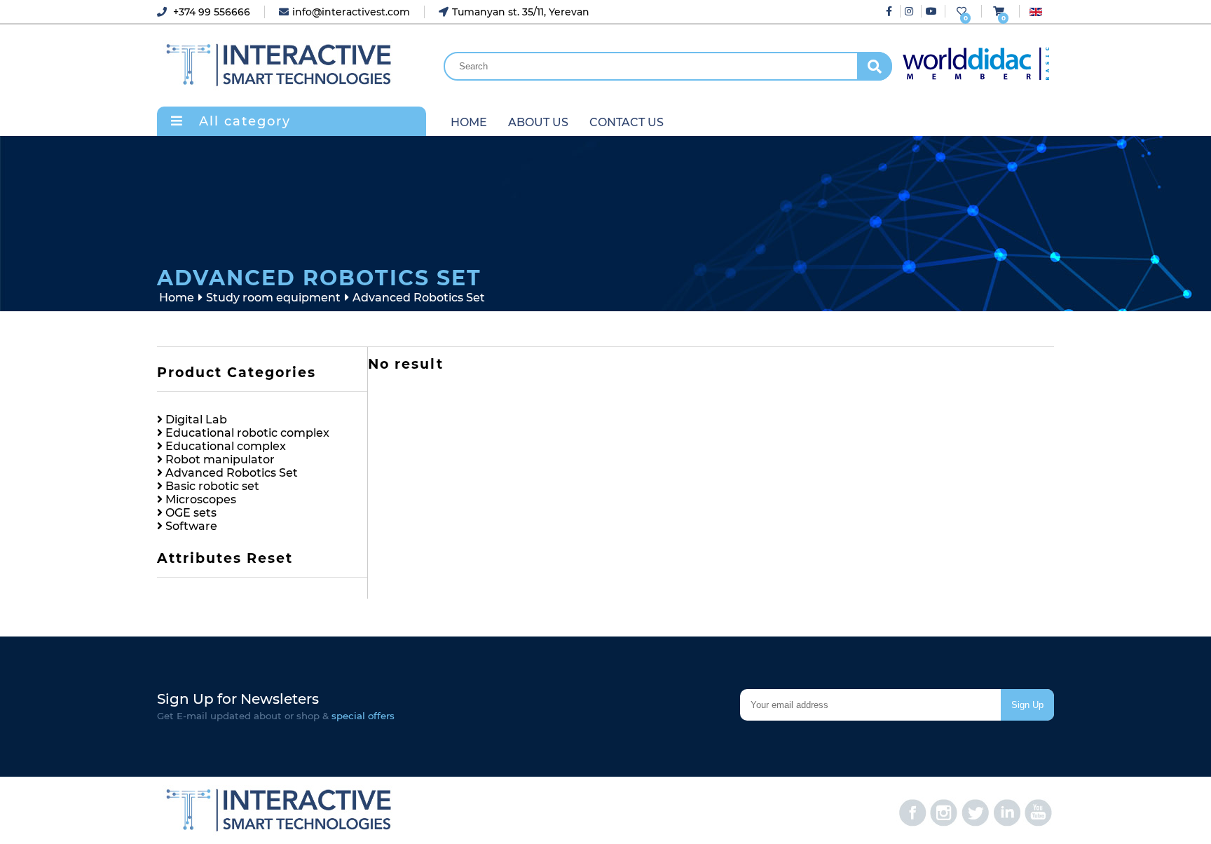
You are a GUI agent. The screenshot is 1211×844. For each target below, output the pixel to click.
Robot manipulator (219, 459)
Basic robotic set (211, 486)
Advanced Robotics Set (230, 472)
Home (469, 122)
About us (538, 122)
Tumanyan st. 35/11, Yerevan (520, 12)
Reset (270, 558)
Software (190, 526)
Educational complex (224, 446)
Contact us (626, 122)
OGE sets (190, 512)
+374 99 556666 (210, 12)
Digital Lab (195, 419)
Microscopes (199, 499)
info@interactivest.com (351, 12)
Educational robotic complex (246, 433)
